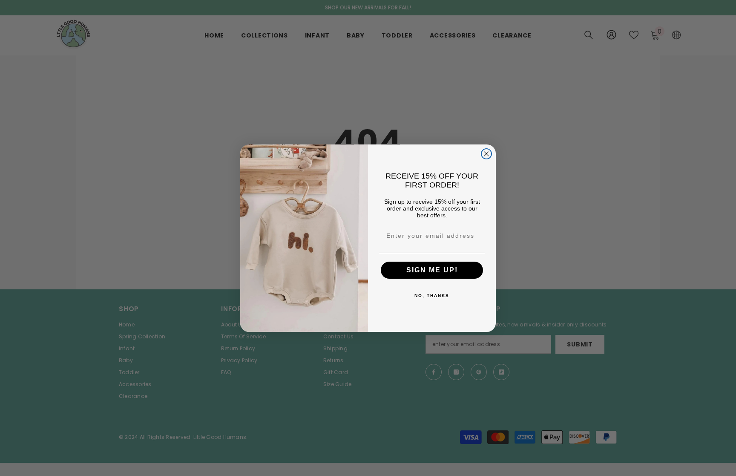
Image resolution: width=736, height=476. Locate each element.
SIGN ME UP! (432, 270)
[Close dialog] (486, 154)
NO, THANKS (431, 295)
